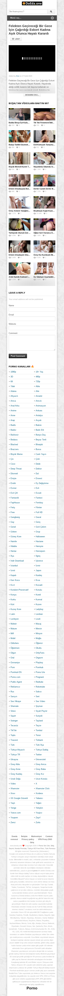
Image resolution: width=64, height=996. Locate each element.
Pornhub (39, 667)
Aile (37, 391)
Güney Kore (16, 536)
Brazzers (15, 449)
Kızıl (13, 585)
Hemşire (39, 546)
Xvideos (39, 793)
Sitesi (13, 711)
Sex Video (40, 701)
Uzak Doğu (16, 779)
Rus (12, 691)
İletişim (24, 836)
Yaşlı (13, 803)
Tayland (39, 720)
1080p (13, 372)
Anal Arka (15, 406)
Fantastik (15, 498)
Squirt (13, 716)
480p (38, 376)
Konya (13, 595)
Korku (13, 599)
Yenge (13, 808)
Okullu (38, 648)
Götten (14, 532)
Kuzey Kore (16, 609)
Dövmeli (14, 473)
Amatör (39, 396)
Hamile (14, 541)
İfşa (12, 556)
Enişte (13, 478)
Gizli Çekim (41, 527)
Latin (13, 614)
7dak (13, 386)
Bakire (38, 425)
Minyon (39, 633)
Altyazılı (14, 396)
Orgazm (39, 657)
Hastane (39, 541)
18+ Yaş (39, 372)
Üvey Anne (15, 769)
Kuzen (38, 604)
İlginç (38, 556)
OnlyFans (40, 653)
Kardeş (39, 575)
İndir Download (17, 561)
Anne (13, 415)
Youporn (14, 817)
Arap (13, 420)
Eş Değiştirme (42, 483)
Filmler (39, 507)
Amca (13, 401)
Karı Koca (15, 580)
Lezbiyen (15, 619)
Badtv (13, 425)
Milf (12, 633)
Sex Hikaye (16, 701)
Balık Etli (40, 430)
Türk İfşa (40, 745)
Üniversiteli (41, 759)
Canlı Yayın (41, 454)
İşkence (39, 561)
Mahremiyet (36, 836)
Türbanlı (39, 740)
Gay (12, 522)
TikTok (14, 730)
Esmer (13, 488)
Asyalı (38, 420)
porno (35, 871)
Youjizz (39, 813)
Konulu (39, 590)
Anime (13, 410)
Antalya (39, 415)
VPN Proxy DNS (45, 839)
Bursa (38, 449)
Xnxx (13, 793)
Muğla (38, 638)
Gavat (38, 517)
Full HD (39, 512)
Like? (17, 39)
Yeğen (38, 803)
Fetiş (13, 507)
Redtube (39, 682)
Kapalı (13, 575)
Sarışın (14, 696)
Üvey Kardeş (16, 774)
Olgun (13, 653)
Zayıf (38, 817)
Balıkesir (14, 435)
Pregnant (40, 677)
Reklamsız (15, 687)
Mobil (13, 638)
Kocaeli (39, 585)
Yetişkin (39, 808)
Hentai (13, 551)
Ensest (39, 478)
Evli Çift (14, 493)
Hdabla (14, 546)
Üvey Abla (15, 764)
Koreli (38, 595)
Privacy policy (28, 839)
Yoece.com (16, 813)
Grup (38, 532)
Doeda (14, 836)
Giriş (32, 842)
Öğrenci (39, 643)
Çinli (38, 459)
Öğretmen (15, 648)
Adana (13, 391)
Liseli (38, 619)
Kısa (38, 580)
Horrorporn (40, 551)
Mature (14, 628)
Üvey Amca (41, 764)
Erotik (13, 483)
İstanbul (14, 565)
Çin (12, 459)
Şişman (39, 706)
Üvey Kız (40, 774)
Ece (17, 76)
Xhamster (15, 788)
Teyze (38, 725)
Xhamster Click (43, 788)
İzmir (38, 565)
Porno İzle (40, 672)
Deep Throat (16, 469)
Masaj (38, 624)
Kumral (39, 599)
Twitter (39, 754)
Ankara (39, 410)
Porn (13, 667)
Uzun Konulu (41, 779)
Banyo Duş (41, 435)
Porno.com (15, 677)
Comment (13, 333)
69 (12, 381)
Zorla (38, 822)
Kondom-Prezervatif (19, 590)
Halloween (40, 536)
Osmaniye (15, 662)
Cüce (13, 464)
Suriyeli (39, 716)
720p (38, 381)
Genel (13, 527)
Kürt (12, 604)
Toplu (13, 735)
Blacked (14, 444)
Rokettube (40, 687)
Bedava (14, 439)
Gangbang (15, 517)
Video (13, 783)
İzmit (13, 570)
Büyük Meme (17, 454)
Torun (38, 735)
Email (11, 315)
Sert (37, 696)
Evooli (38, 493)
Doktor (39, 469)
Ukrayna (14, 759)
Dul (37, 473)
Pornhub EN (16, 672)
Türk (13, 745)
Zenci (13, 822)
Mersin (39, 628)
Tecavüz (14, 725)
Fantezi (39, 498)
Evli (37, 488)
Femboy (39, 502)
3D (12, 376)
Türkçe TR (15, 754)
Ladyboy (39, 609)
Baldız (13, 430)
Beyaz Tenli (41, 439)
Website (12, 324)
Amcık (39, 401)
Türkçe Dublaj (42, 750)
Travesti (14, 740)
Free (13, 512)
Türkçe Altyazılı (18, 750)
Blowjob (39, 444)
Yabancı (39, 798)
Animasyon (41, 406)
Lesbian (39, 614)
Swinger (14, 720)
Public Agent (16, 682)
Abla (38, 386)
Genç (38, 522)
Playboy (39, 662)
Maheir (14, 624)
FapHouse (15, 502)
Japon (38, 570)
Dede (38, 464)
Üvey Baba (41, 769)
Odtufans (15, 643)
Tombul (39, 730)
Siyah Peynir (41, 711)
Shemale (14, 706)
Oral (12, 657)
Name (11, 305)
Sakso (38, 691)
